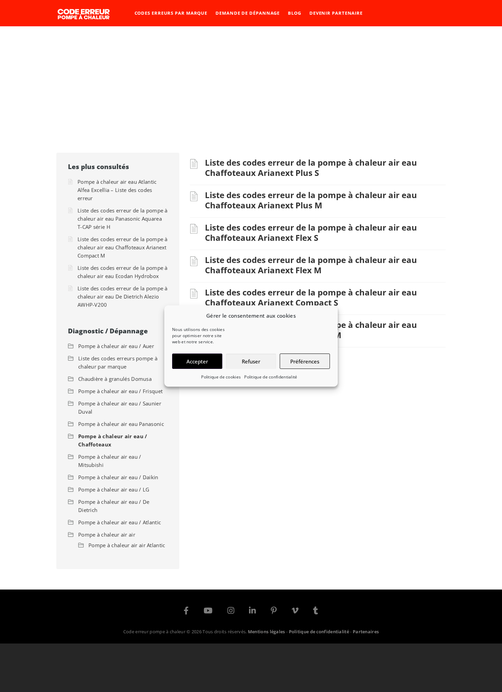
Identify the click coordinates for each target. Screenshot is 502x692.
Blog (294, 13)
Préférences (304, 361)
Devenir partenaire (336, 13)
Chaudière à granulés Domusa (115, 378)
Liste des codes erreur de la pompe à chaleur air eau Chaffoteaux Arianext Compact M (123, 247)
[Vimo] (295, 612)
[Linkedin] (252, 612)
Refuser (251, 361)
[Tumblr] (315, 612)
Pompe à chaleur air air (106, 534)
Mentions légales (266, 631)
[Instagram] (231, 612)
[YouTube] (208, 612)
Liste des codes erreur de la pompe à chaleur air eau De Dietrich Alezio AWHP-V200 (123, 296)
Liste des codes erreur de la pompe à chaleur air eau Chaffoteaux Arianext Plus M (311, 200)
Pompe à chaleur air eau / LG (113, 489)
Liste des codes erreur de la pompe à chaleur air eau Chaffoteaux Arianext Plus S (311, 167)
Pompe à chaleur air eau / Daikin (118, 477)
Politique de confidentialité (270, 377)
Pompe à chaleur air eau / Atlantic (119, 522)
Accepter (197, 361)
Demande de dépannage (247, 13)
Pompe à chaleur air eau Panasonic (121, 423)
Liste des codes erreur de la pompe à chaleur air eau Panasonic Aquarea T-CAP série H (123, 218)
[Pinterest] (273, 612)
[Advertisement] (251, 77)
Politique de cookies (221, 377)
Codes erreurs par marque (171, 13)
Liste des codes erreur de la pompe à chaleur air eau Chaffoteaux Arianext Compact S (311, 297)
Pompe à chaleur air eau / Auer (116, 346)
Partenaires (366, 631)
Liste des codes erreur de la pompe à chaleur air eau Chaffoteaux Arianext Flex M (311, 265)
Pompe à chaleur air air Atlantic (126, 545)
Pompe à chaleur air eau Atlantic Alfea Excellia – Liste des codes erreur (117, 190)
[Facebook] (186, 612)
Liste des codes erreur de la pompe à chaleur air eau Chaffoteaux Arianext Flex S (311, 232)
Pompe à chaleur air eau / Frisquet (120, 391)
